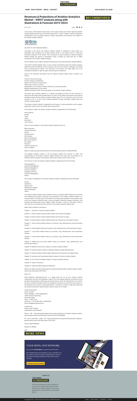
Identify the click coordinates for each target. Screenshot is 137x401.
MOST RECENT (36, 10)
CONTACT (53, 10)
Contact (110, 399)
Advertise (103, 399)
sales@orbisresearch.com (36, 303)
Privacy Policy (94, 399)
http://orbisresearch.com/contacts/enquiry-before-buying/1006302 (56, 151)
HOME (27, 10)
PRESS (46, 10)
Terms (87, 399)
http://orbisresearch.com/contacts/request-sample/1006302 (64, 62)
